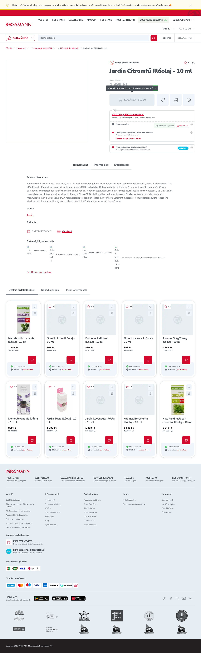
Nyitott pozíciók (129, 500)
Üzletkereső (166, 512)
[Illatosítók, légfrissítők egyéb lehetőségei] (54, 48)
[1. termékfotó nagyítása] (47, 101)
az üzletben (28, 369)
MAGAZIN (91, 20)
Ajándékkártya (89, 508)
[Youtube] (184, 598)
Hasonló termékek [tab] (76, 290)
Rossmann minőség (52, 504)
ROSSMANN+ (58, 20)
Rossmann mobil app (92, 500)
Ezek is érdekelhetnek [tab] (22, 290)
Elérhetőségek (167, 500)
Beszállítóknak (168, 508)
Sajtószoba (49, 516)
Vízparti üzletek (90, 516)
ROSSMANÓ (106, 20)
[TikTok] (164, 598)
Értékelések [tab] (121, 165)
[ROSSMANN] (17, 471)
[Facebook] (171, 598)
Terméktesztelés (90, 525)
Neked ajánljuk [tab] (50, 290)
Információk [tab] (101, 165)
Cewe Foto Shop (90, 504)
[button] (184, 20)
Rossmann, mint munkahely (134, 504)
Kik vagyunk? (50, 500)
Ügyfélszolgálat (168, 504)
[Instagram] (177, 598)
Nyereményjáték (51, 525)
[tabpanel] (100, 224)
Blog (47, 520)
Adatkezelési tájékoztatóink (17, 515)
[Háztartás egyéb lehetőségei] (27, 48)
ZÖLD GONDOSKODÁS (151, 20)
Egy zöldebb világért (53, 512)
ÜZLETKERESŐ (76, 20)
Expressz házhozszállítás (93, 5)
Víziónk (48, 508)
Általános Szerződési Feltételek (18, 511)
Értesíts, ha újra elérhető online (128, 139)
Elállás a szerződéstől (14, 519)
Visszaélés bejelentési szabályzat (19, 523)
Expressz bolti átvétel (117, 5)
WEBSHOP (43, 20)
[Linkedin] (190, 598)
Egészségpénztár (90, 512)
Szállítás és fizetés (13, 500)
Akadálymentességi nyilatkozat (18, 527)
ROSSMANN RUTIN (125, 20)
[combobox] (93, 38)
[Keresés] (154, 38)
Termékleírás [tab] (80, 165)
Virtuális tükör (89, 520)
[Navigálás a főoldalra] (18, 24)
